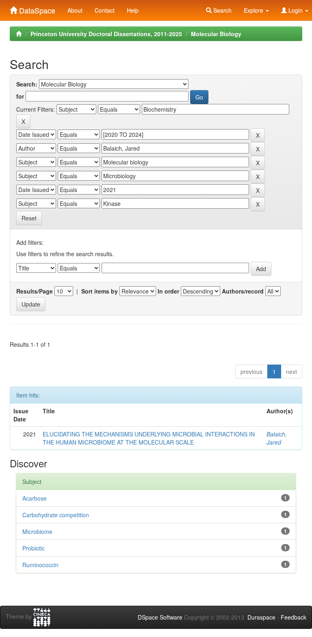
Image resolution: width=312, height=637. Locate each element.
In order (168, 291)
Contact (105, 10)
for (20, 96)
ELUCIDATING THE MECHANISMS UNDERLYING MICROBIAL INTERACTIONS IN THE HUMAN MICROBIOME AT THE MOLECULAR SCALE (149, 438)
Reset (29, 218)
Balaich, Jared (276, 438)
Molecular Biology (216, 34)
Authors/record (243, 291)
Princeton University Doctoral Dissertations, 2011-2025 (106, 34)
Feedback (293, 617)
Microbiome (37, 531)
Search (222, 10)
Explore (254, 10)
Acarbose (34, 498)
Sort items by (99, 291)
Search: (26, 84)
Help (133, 10)
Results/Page (34, 291)
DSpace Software (160, 617)
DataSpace (36, 8)
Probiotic (33, 548)
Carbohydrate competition (55, 515)
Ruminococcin (40, 565)
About (74, 10)
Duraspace (261, 617)
